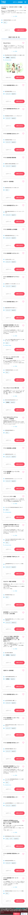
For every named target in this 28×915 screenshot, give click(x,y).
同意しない (24, 913)
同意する (16, 913)
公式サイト (7, 30)
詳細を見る (8, 77)
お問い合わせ (20, 30)
